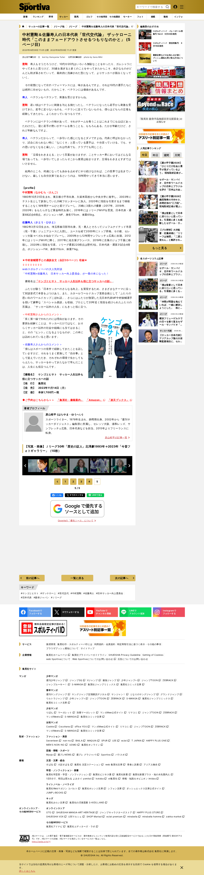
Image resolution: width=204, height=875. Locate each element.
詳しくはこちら (27, 871)
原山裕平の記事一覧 (116, 437)
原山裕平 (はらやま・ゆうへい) (64, 414)
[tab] (51, 17)
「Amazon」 (94, 400)
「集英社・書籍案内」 (70, 400)
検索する (167, 7)
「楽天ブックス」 (118, 400)
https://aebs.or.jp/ (41, 841)
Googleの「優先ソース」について (76, 520)
